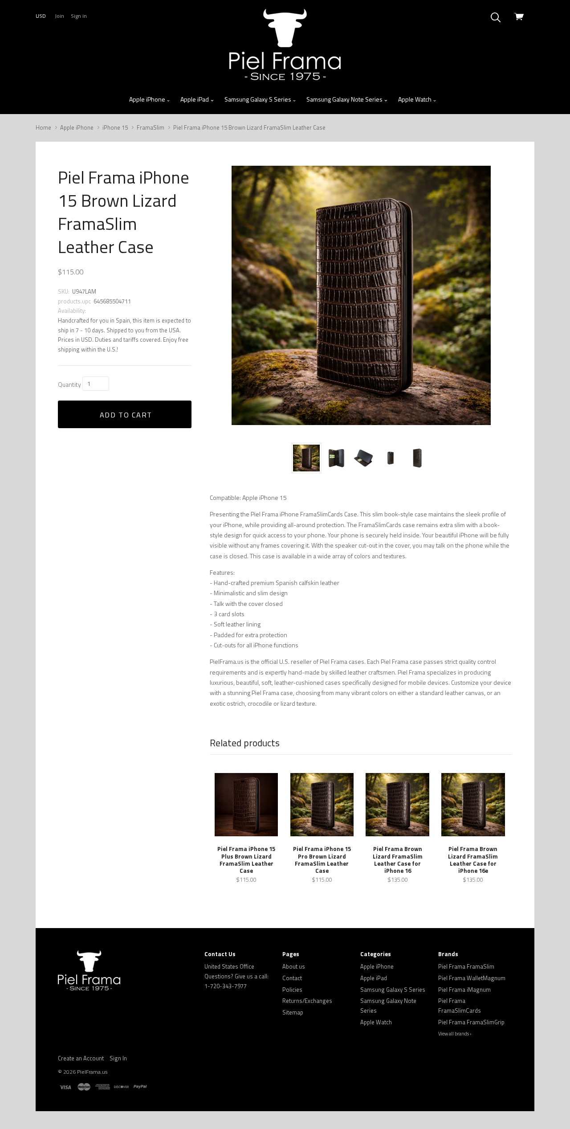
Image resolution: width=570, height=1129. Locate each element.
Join (59, 16)
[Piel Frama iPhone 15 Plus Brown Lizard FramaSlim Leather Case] (246, 805)
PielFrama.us (92, 1072)
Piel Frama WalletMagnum (471, 978)
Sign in (79, 16)
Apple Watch (415, 99)
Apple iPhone (148, 99)
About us (293, 966)
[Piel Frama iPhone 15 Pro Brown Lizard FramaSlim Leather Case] (322, 805)
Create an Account (81, 1058)
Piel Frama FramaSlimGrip (471, 1022)
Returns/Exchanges (307, 1000)
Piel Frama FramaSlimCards (459, 1005)
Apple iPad (195, 99)
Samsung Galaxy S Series (258, 99)
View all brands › (455, 1033)
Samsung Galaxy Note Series (345, 99)
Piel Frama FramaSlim (466, 966)
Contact (292, 978)
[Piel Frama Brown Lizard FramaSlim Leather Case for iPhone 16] (397, 805)
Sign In (118, 1058)
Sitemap (292, 1012)
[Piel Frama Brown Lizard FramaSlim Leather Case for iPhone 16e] (473, 805)
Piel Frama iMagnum (464, 989)
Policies (292, 989)
